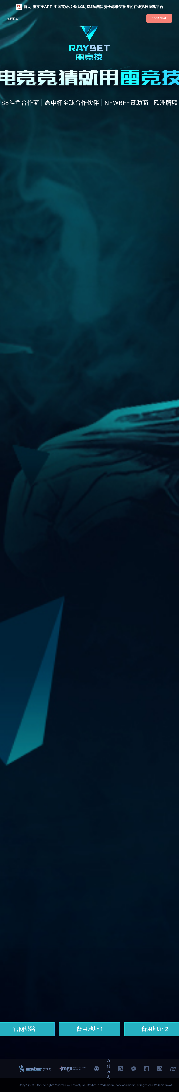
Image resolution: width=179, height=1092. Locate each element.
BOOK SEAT (159, 18)
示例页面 (12, 18)
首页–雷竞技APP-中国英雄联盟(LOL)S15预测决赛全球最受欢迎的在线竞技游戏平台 (93, 6)
